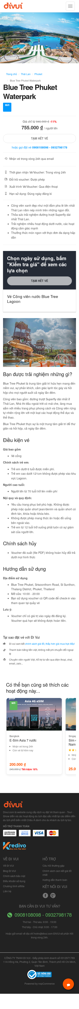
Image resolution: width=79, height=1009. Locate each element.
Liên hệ (7, 891)
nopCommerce (46, 983)
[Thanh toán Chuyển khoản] (39, 835)
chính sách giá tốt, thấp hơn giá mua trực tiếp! (50, 643)
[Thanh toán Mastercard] (24, 835)
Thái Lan (26, 74)
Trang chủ (11, 74)
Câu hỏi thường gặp (53, 865)
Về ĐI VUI (8, 865)
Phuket (38, 74)
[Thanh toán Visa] (9, 835)
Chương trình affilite (14, 886)
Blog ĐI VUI (9, 871)
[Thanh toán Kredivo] (14, 847)
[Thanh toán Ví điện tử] (53, 835)
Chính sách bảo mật (14, 876)
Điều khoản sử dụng (14, 881)
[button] (8, 342)
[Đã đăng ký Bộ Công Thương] (39, 974)
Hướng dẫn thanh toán (55, 879)
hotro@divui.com (43, 933)
